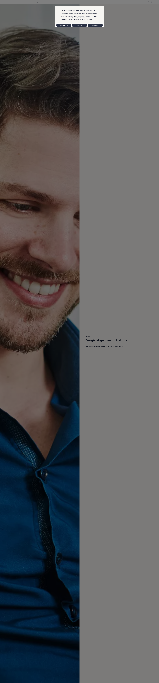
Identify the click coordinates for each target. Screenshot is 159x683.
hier (91, 19)
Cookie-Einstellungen (63, 25)
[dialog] (79, 341)
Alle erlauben (95, 25)
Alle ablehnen (79, 25)
